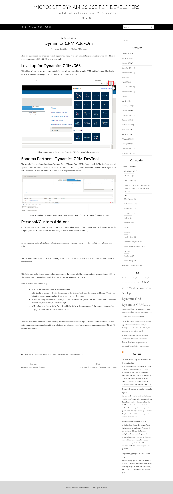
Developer (38, 355)
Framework (143, 309)
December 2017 (127, 148)
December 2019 (127, 87)
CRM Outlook (128, 180)
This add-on (25, 71)
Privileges (125, 328)
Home (23, 27)
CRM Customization (140, 288)
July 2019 (125, 96)
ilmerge (149, 309)
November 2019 (127, 91)
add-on (32, 164)
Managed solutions (141, 312)
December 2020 (127, 68)
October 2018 (126, 120)
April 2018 (125, 129)
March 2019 (126, 101)
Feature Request (126, 309)
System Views (130, 338)
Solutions (128, 176)
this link (67, 258)
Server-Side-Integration (131, 241)
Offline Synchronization (134, 316)
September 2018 (127, 125)
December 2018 (127, 115)
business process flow (128, 283)
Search (126, 232)
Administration (129, 171)
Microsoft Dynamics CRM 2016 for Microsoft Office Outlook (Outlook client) (137, 188)
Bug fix (147, 278)
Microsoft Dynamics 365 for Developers (86, 7)
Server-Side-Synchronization (133, 246)
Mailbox (126, 218)
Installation (124, 312)
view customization (144, 346)
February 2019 (127, 106)
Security (133, 331)
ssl (140, 335)
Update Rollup (128, 260)
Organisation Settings (138, 321)
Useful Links (35, 27)
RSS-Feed (137, 354)
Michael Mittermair (79, 49)
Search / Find (126, 331)
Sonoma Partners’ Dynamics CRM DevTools (60, 159)
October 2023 (126, 53)
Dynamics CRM (70, 38)
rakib (105, 487)
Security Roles (128, 237)
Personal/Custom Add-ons (45, 222)
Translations (128, 256)
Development (128, 208)
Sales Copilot (146, 328)
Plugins (144, 325)
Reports (131, 328)
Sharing (126, 251)
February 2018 (127, 139)
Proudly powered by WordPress (77, 487)
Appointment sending (129, 278)
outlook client (129, 325)
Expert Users (147, 305)
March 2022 (126, 58)
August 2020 (126, 77)
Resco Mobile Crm (138, 328)
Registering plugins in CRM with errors (136, 455)
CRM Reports (128, 199)
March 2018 (126, 134)
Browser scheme (140, 278)
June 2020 (125, 82)
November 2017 (127, 153)
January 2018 (126, 144)
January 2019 (126, 110)
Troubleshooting (75, 355)
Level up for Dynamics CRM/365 (51, 66)
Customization (128, 204)
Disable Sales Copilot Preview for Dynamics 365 (136, 361)
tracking (136, 338)
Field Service (128, 213)
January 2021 (126, 63)
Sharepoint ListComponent (131, 265)
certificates (138, 283)
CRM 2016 (28, 355)
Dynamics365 (62, 355)
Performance (128, 222)
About (48, 27)
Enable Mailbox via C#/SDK (134, 422)
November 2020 (127, 72)
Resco (126, 227)
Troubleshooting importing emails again (137, 391)
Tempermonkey (64, 243)
